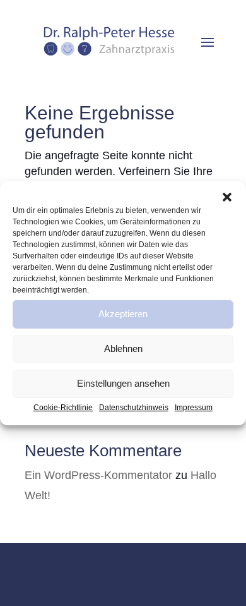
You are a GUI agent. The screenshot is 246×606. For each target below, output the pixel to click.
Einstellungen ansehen (123, 383)
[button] (227, 196)
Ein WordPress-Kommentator (98, 475)
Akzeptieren (123, 313)
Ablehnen (123, 348)
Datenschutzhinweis (133, 407)
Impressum (194, 407)
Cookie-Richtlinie (63, 407)
